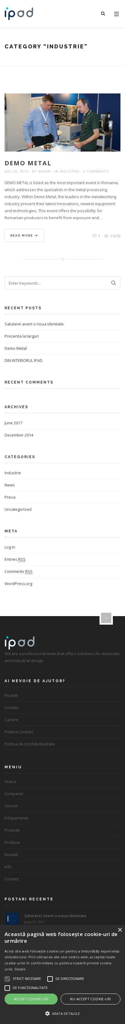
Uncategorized (18, 509)
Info (8, 866)
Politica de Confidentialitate (30, 744)
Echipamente (17, 818)
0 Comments (95, 171)
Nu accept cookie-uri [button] (90, 999)
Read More (22, 235)
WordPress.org (18, 583)
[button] (62, 1013)
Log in (10, 547)
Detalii (20, 969)
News (10, 485)
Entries (15, 559)
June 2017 (13, 423)
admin (44, 171)
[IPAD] (19, 13)
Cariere (11, 719)
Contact (12, 707)
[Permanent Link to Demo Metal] (71, 129)
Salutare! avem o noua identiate (34, 324)
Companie (14, 793)
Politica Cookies (19, 732)
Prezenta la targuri (22, 336)
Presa (10, 497)
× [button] (119, 930)
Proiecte (12, 830)
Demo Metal (28, 163)
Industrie (69, 171)
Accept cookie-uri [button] (31, 999)
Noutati (11, 695)
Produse (12, 842)
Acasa (10, 781)
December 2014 (19, 435)
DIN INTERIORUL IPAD (23, 360)
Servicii (11, 805)
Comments (18, 571)
